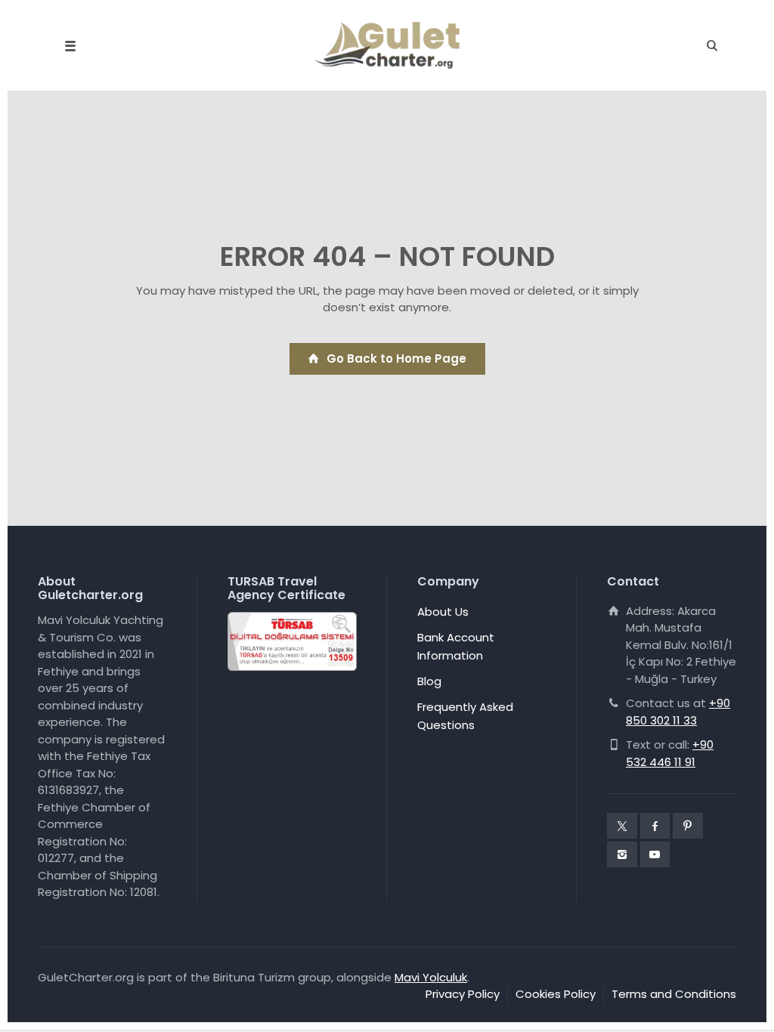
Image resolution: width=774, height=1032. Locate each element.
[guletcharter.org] (387, 45)
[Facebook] (655, 826)
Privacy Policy (463, 994)
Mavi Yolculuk (431, 977)
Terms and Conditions (673, 994)
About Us (443, 612)
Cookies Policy (555, 994)
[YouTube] (655, 854)
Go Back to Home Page (396, 358)
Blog (429, 681)
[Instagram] (622, 854)
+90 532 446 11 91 (670, 753)
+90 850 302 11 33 (678, 711)
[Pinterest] (688, 826)
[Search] (708, 45)
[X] (622, 826)
